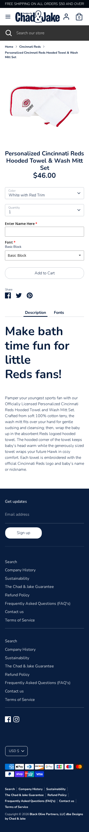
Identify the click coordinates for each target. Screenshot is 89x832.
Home (9, 47)
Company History (20, 570)
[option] (44, 103)
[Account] (66, 14)
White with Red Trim (27, 195)
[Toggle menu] (8, 17)
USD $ (14, 751)
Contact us (14, 612)
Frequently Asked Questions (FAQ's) (37, 603)
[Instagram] (16, 719)
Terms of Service (20, 620)
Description (35, 312)
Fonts (59, 312)
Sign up (23, 533)
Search (11, 562)
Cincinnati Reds (30, 47)
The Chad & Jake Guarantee (29, 586)
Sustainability (17, 578)
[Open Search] (8, 33)
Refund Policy (17, 595)
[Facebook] (8, 719)
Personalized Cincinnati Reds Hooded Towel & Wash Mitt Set (41, 55)
